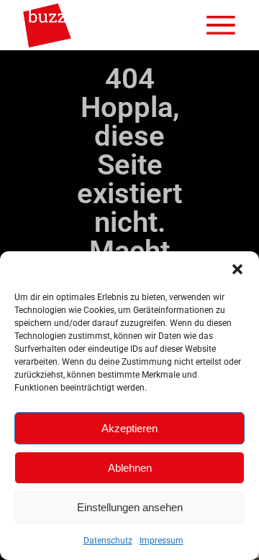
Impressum (161, 541)
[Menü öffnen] (220, 25)
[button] (237, 269)
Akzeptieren (129, 428)
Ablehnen (130, 468)
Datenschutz (107, 541)
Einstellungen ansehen (130, 507)
